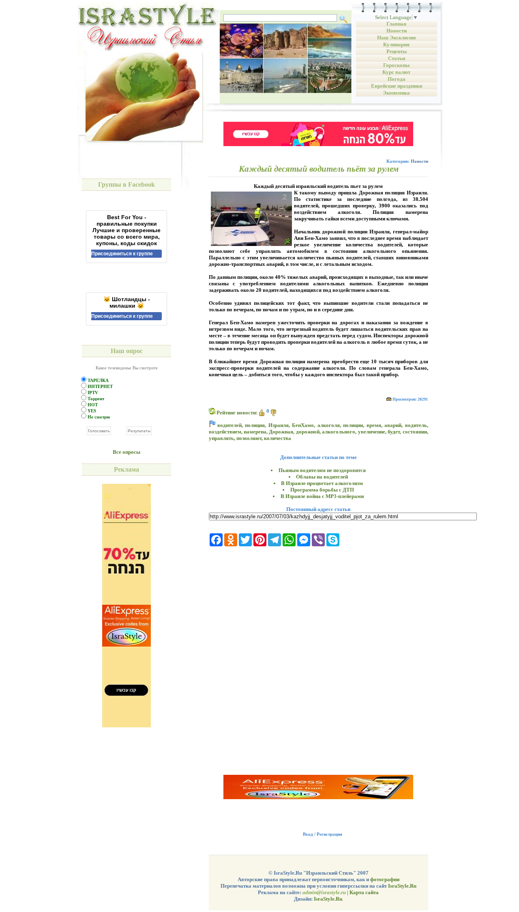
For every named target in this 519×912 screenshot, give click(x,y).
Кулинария (396, 44)
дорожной (308, 432)
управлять (221, 438)
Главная (396, 24)
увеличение (371, 432)
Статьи (396, 58)
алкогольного (338, 432)
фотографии (384, 879)
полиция (255, 425)
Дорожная (281, 432)
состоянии (415, 432)
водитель (416, 425)
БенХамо (303, 425)
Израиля (278, 425)
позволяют (249, 438)
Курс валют (396, 72)
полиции (353, 425)
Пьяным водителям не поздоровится (322, 470)
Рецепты (396, 51)
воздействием (225, 432)
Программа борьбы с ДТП (322, 490)
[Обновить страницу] (212, 411)
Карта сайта (364, 892)
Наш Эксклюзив (396, 37)
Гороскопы (396, 65)
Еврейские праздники (396, 86)
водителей (229, 425)
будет (394, 432)
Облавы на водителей (322, 477)
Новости (396, 31)
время (374, 425)
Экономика (396, 93)
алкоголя (328, 425)
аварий (392, 425)
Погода (396, 79)
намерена (255, 432)
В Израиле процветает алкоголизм (322, 483)
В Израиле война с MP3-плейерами (322, 496)
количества (277, 438)
